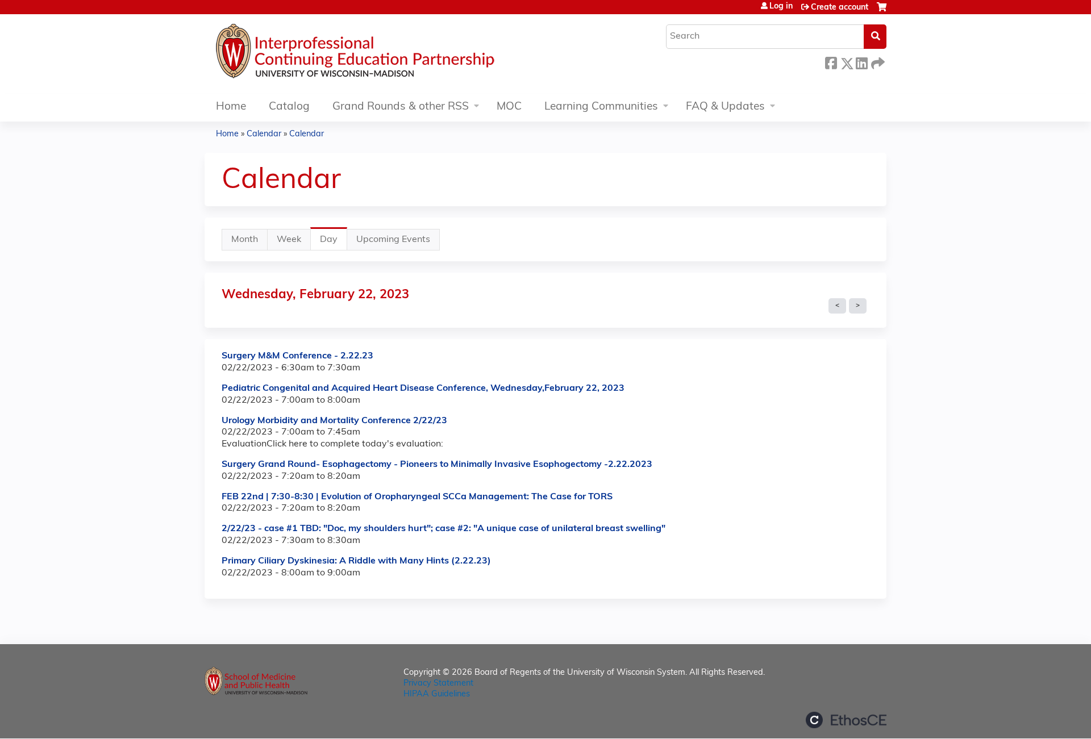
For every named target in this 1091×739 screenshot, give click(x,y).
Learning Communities (601, 107)
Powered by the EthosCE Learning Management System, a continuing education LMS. (846, 720)
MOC (509, 107)
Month (244, 239)
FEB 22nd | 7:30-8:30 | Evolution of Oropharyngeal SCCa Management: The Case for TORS (417, 497)
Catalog (289, 107)
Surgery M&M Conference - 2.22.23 (297, 356)
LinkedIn (861, 62)
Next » (858, 306)
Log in (781, 7)
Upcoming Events (393, 239)
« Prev (837, 306)
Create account (839, 7)
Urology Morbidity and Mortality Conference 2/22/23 (334, 420)
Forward (876, 62)
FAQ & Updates (725, 107)
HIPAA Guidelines (436, 694)
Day (333, 242)
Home (231, 107)
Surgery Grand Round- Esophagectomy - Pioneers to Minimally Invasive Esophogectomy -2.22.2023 (437, 464)
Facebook (830, 62)
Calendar (264, 134)
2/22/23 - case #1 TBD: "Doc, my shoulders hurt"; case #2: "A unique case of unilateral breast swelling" (443, 528)
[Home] (389, 54)
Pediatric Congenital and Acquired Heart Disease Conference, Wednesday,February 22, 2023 (423, 388)
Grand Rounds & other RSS (400, 107)
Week (289, 239)
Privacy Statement (438, 683)
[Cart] (881, 11)
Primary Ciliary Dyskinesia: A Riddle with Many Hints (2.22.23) (356, 561)
